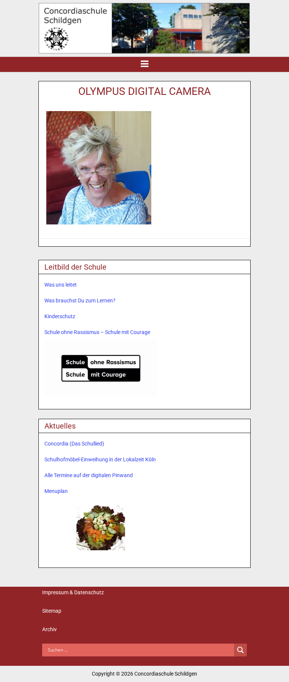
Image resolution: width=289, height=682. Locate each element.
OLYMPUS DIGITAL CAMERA (144, 91)
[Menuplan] (100, 527)
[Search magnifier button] (240, 650)
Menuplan (56, 491)
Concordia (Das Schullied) (74, 444)
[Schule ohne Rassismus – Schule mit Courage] (100, 368)
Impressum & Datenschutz (73, 592)
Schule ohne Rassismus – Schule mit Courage (97, 332)
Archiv (49, 629)
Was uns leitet (60, 285)
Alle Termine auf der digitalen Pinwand (88, 475)
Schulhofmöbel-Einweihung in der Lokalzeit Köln (100, 459)
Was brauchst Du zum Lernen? (80, 301)
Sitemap (51, 611)
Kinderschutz (59, 316)
